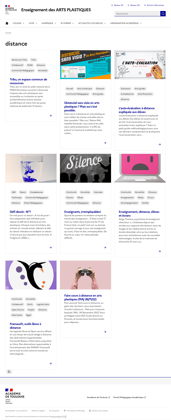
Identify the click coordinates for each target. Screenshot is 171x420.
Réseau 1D (118, 5)
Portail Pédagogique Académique (128, 397)
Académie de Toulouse (97, 397)
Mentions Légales (38, 411)
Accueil (7, 23)
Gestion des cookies (100, 411)
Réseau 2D (135, 5)
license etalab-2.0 (57, 416)
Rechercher (163, 13)
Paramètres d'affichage (76, 411)
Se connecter (54, 411)
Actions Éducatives (155, 5)
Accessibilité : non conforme (16, 411)
